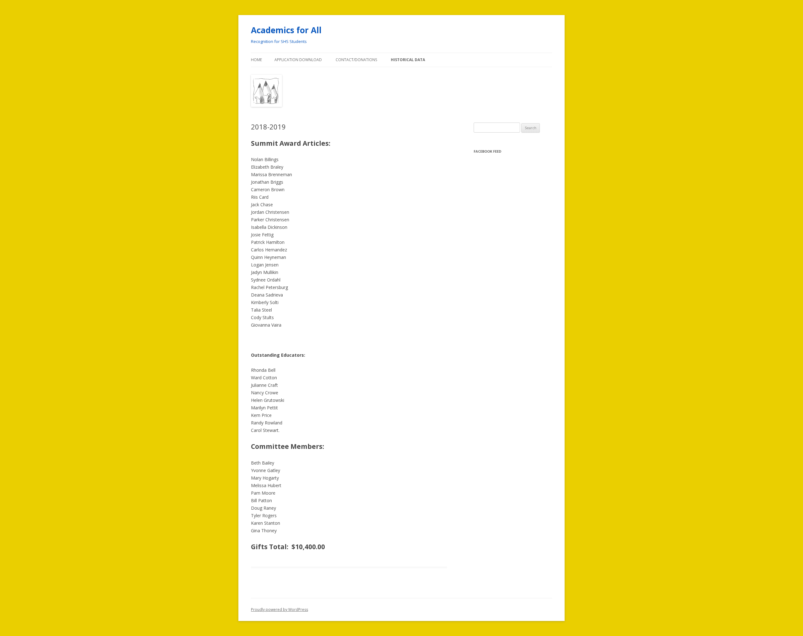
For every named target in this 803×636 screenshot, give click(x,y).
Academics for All (286, 30)
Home (256, 59)
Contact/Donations (356, 59)
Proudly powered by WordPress (279, 609)
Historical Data (408, 59)
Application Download (298, 59)
